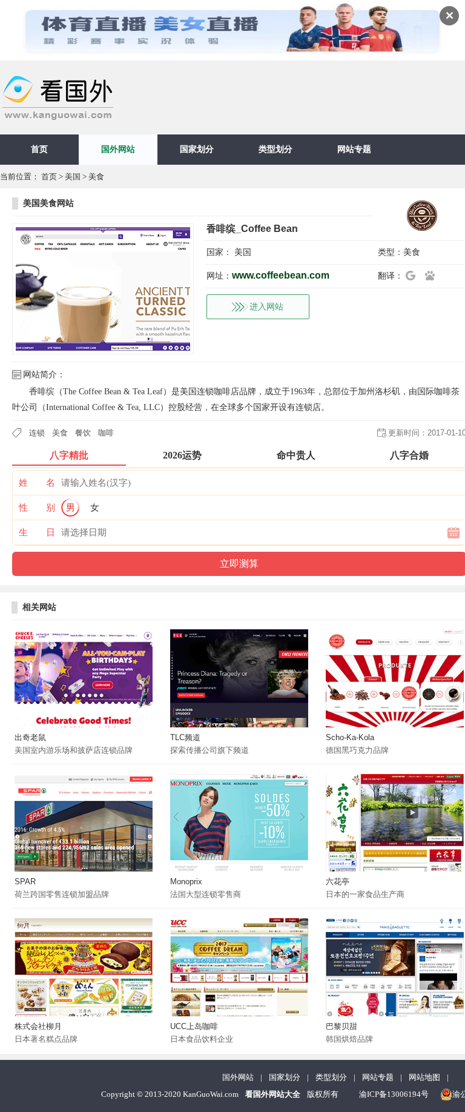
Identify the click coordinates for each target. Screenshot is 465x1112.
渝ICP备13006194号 (394, 1094)
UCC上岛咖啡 (194, 1026)
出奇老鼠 (30, 737)
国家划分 (197, 149)
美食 (96, 176)
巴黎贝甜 (341, 1026)
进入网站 (266, 306)
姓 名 (37, 483)
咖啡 (106, 432)
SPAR (25, 881)
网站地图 (424, 1077)
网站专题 (354, 149)
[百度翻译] (433, 275)
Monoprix (186, 881)
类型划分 (275, 149)
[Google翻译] (414, 275)
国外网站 (118, 149)
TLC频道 (185, 737)
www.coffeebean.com (280, 275)
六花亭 (337, 881)
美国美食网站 (48, 203)
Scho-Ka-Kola (350, 737)
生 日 (37, 532)
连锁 (37, 432)
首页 (39, 149)
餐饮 (83, 432)
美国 (73, 176)
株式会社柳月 (38, 1026)
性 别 (37, 507)
